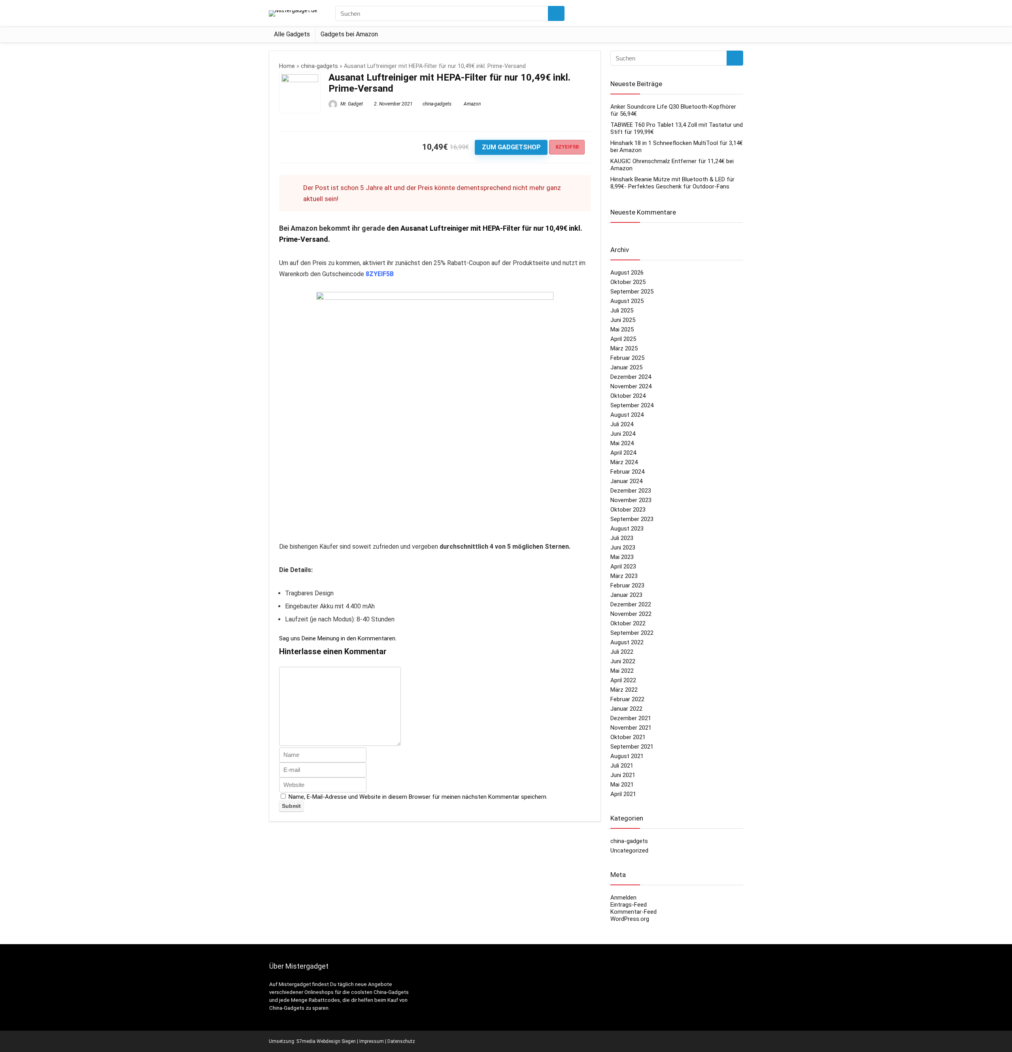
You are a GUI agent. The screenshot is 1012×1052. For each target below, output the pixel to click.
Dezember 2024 (630, 376)
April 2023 (623, 566)
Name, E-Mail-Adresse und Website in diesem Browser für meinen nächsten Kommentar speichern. (418, 796)
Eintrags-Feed (628, 904)
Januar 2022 (626, 708)
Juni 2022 (622, 661)
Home (287, 66)
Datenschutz (401, 1041)
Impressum (371, 1041)
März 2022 (624, 689)
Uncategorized (629, 850)
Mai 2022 (622, 670)
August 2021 (627, 756)
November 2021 (630, 727)
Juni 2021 (622, 775)
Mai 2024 (622, 443)
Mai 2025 (622, 329)
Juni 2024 (622, 433)
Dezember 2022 (630, 604)
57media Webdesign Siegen (326, 1041)
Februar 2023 (627, 585)
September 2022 (631, 632)
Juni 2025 (622, 320)
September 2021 (631, 746)
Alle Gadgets (292, 34)
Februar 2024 (627, 471)
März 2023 (624, 576)
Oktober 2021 (628, 737)
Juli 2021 (621, 765)
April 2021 (623, 794)
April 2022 (623, 680)
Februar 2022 (627, 699)
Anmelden (623, 897)
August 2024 (627, 414)
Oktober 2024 (628, 395)
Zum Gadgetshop (511, 147)
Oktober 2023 (628, 509)
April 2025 (623, 339)
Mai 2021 (622, 784)
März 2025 (624, 348)
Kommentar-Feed (633, 911)
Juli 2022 (621, 651)
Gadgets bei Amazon (349, 34)
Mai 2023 (622, 557)
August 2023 (627, 528)
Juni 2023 (622, 547)
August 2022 (627, 642)
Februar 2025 (627, 357)
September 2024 (631, 405)
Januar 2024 (626, 481)
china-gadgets (319, 66)
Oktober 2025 (628, 282)
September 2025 (631, 291)
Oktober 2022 (628, 623)
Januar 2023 (626, 594)
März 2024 (624, 462)
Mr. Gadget (351, 104)
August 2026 (627, 272)
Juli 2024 (621, 424)
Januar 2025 (626, 367)
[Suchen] (556, 13)
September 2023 (631, 519)
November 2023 (630, 500)
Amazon (472, 104)
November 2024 (630, 386)
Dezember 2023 (630, 490)
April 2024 (623, 452)
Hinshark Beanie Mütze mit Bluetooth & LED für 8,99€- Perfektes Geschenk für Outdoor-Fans (672, 183)
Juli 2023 (621, 538)
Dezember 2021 (630, 718)
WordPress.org (629, 918)
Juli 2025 (621, 310)
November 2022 (630, 613)
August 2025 (627, 301)
